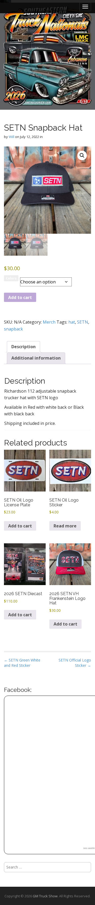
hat (71, 322)
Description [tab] (23, 347)
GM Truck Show (45, 896)
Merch (49, 322)
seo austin (89, 848)
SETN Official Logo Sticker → (75, 663)
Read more (65, 526)
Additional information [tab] (36, 358)
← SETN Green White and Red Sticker (22, 663)
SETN (82, 322)
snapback (13, 329)
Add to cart (20, 297)
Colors (11, 278)
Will (11, 136)
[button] (82, 155)
